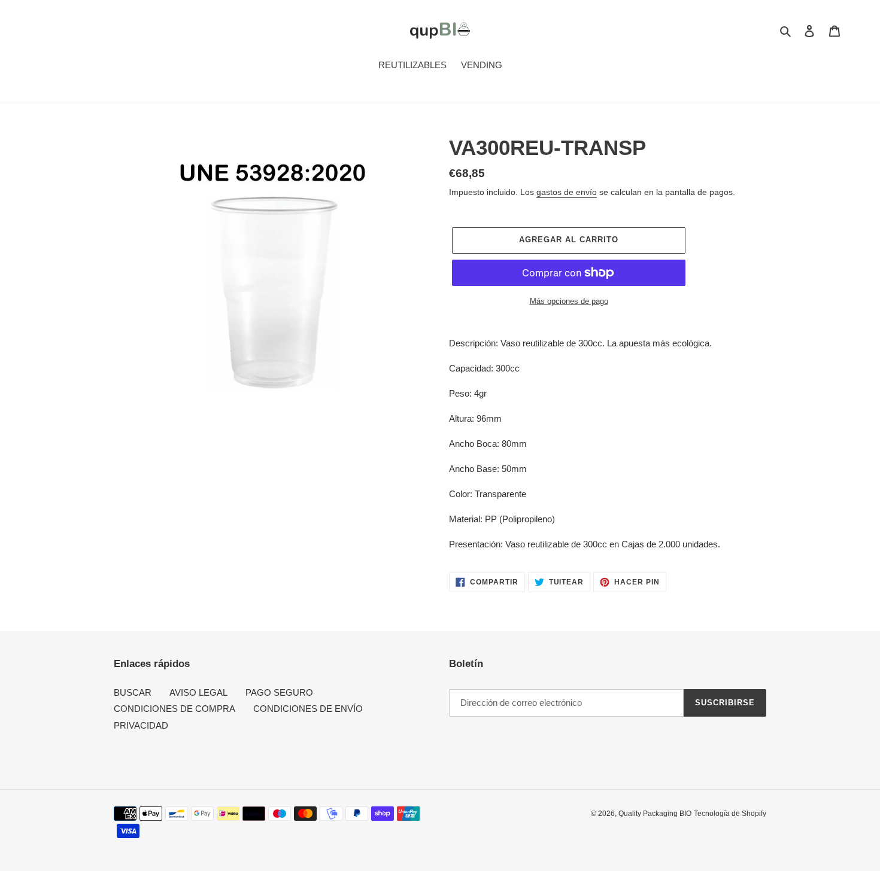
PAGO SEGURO (279, 692)
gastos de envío (566, 192)
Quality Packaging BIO (654, 813)
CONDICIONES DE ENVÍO (308, 709)
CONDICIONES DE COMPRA (174, 709)
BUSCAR (132, 692)
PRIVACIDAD (141, 725)
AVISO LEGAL (198, 692)
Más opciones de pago (569, 301)
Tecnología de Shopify (730, 813)
